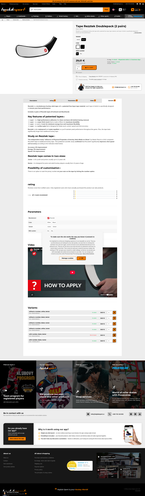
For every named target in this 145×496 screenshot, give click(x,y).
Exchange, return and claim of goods (45, 460)
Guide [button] (53, 4)
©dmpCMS (137, 490)
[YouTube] (143, 4)
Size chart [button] (35, 4)
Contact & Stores (46, 3)
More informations (88, 253)
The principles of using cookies (43, 472)
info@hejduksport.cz (118, 3)
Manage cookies (67, 258)
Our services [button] (26, 4)
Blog (60, 3)
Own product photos (9, 466)
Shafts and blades (26, 19)
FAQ (65, 3)
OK (82, 258)
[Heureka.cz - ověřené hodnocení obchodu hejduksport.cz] (80, 465)
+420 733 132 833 (129, 3)
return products (97, 79)
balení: (78, 66)
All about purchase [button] (14, 4)
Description (33, 100)
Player (8, 19)
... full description (138, 32)
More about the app (17, 438)
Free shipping (92, 76)
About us (5, 457)
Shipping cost (38, 463)
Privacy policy (39, 469)
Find (106, 9)
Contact (5, 460)
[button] (8, 16)
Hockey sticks (16, 19)
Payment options (39, 466)
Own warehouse (7, 463)
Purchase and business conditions (44, 457)
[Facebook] (140, 4)
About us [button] (3, 4)
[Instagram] (137, 4)
